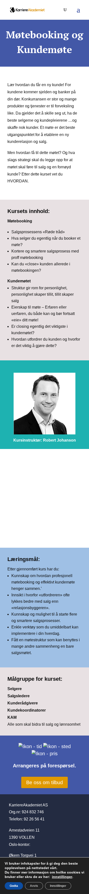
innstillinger (62, 877)
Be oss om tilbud (44, 782)
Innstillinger (58, 886)
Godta (14, 886)
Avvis (34, 886)
